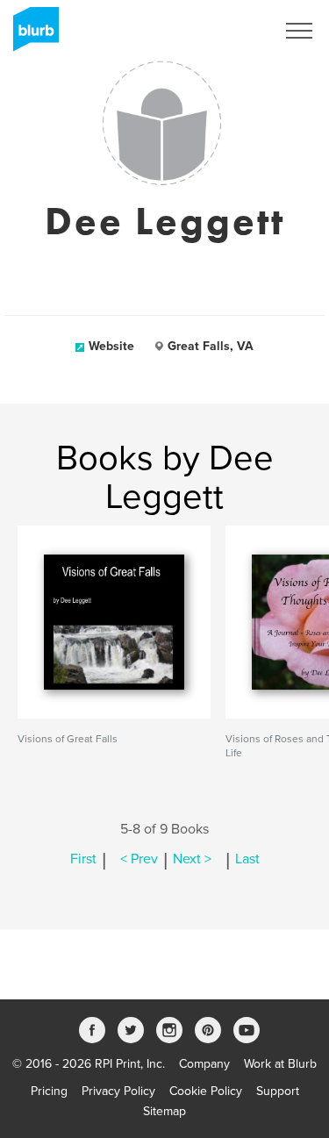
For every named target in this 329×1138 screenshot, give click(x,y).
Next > (192, 859)
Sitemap (164, 1111)
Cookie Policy (205, 1091)
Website (111, 346)
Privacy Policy (118, 1091)
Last (247, 859)
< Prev (139, 859)
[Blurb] (31, 35)
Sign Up (230, 31)
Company (204, 1063)
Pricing (49, 1091)
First (83, 859)
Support (277, 1091)
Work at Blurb (280, 1063)
